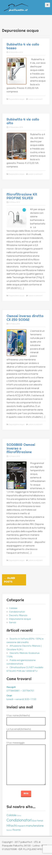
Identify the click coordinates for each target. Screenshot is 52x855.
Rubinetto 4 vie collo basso (23, 46)
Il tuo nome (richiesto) (18, 715)
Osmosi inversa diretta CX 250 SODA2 (25, 318)
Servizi (12, 622)
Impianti (21, 826)
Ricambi (16, 830)
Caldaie (13, 608)
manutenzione (35, 825)
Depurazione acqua (16, 99)
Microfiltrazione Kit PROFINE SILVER (22, 196)
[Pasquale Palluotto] (16, 7)
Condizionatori (17, 612)
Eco (34, 821)
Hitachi (12, 825)
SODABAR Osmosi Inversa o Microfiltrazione (21, 448)
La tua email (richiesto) (19, 729)
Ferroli (40, 821)
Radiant (9, 830)
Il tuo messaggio (16, 743)
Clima (19, 815)
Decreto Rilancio (18, 615)
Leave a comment (35, 99)
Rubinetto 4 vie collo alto (23, 121)
